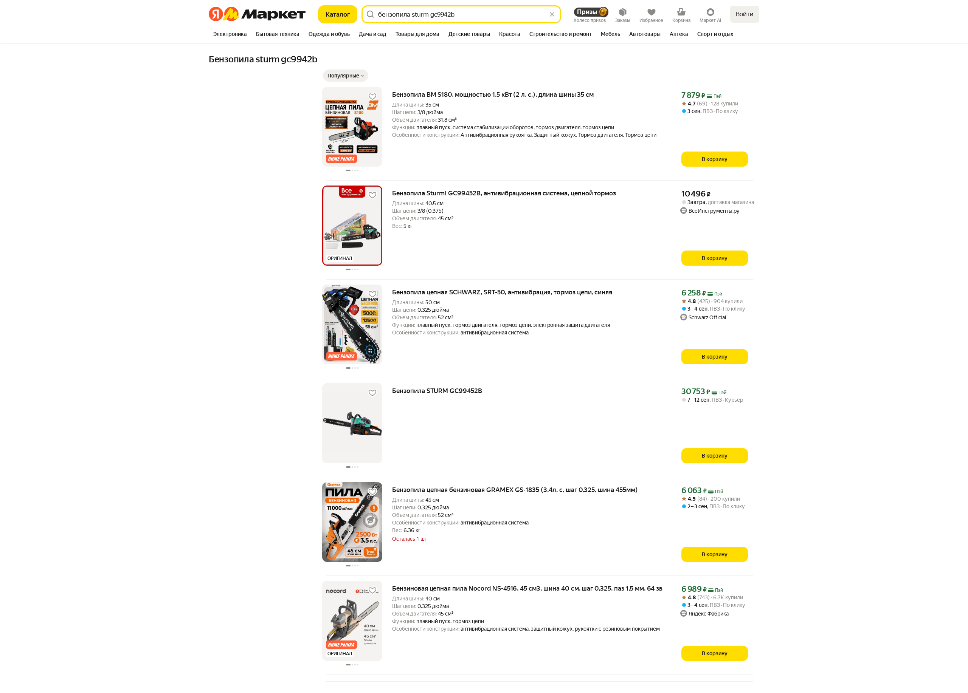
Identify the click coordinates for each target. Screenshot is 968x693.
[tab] (230, 35)
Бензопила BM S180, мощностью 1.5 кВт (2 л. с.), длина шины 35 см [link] (493, 94)
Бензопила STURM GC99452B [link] (437, 390)
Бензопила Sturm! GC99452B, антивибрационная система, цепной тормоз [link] (504, 193)
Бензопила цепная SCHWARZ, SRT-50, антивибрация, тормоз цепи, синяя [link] (502, 292)
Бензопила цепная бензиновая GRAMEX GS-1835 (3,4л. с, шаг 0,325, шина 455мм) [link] (515, 489)
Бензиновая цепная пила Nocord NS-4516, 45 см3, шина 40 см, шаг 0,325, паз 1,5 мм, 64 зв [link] (527, 588)
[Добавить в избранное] (372, 96)
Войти (745, 14)
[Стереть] (552, 14)
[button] (345, 76)
